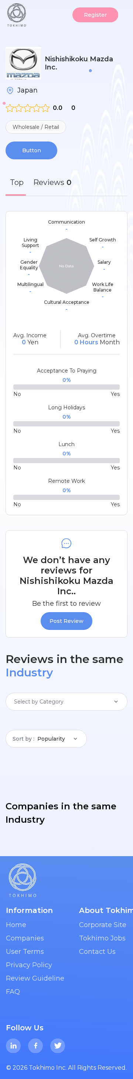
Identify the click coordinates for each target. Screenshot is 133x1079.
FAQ (13, 992)
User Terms (25, 952)
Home (16, 925)
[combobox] (15, 701)
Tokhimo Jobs (102, 938)
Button (31, 150)
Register (95, 15)
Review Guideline (35, 978)
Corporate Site (102, 925)
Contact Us (97, 952)
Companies (25, 938)
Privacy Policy (29, 965)
